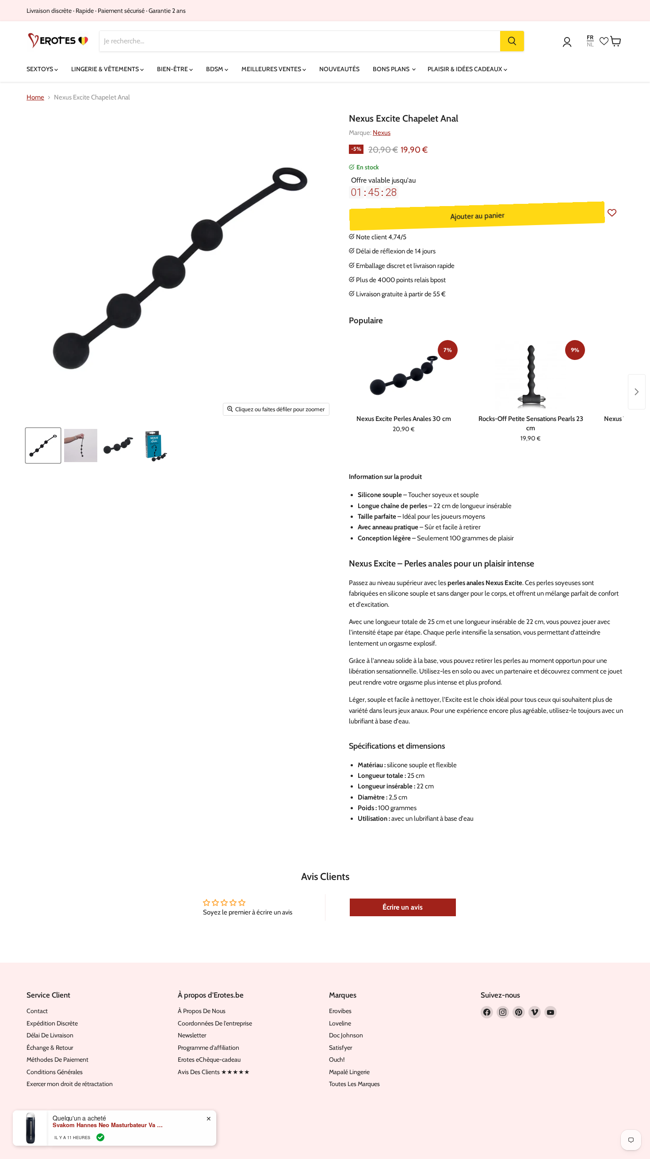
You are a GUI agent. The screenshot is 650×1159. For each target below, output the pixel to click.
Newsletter (192, 1035)
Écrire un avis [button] (402, 907)
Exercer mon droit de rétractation (70, 1084)
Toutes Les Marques (354, 1084)
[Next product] (637, 391)
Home (35, 97)
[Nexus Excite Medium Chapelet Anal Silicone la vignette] (43, 445)
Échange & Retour (50, 1048)
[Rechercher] (512, 41)
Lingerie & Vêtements (105, 69)
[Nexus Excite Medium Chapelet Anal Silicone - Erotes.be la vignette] (118, 445)
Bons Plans (392, 69)
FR (590, 37)
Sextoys (40, 69)
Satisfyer (340, 1048)
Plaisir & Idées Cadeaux (466, 69)
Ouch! (336, 1059)
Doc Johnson (346, 1035)
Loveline (340, 1023)
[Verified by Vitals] (100, 1137)
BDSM (215, 69)
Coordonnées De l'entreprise (215, 1023)
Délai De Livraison (50, 1035)
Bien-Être (173, 69)
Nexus (381, 133)
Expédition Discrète (52, 1023)
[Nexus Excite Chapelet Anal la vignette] (80, 445)
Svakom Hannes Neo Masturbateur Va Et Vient (108, 1124)
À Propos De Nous (202, 1011)
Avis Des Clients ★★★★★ (214, 1072)
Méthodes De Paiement (57, 1059)
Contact (37, 1011)
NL (590, 44)
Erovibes (340, 1011)
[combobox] (300, 41)
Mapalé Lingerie (349, 1072)
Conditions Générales (55, 1072)
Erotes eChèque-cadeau (209, 1059)
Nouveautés (339, 69)
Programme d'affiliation (208, 1048)
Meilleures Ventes (271, 69)
